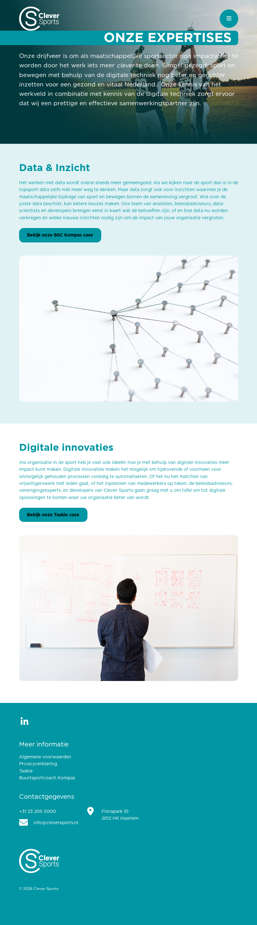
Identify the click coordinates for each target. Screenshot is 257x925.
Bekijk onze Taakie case (53, 515)
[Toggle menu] (229, 18)
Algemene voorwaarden (45, 757)
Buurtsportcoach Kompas (47, 778)
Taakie (26, 771)
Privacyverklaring (38, 764)
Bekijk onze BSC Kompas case (60, 235)
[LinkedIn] (24, 721)
